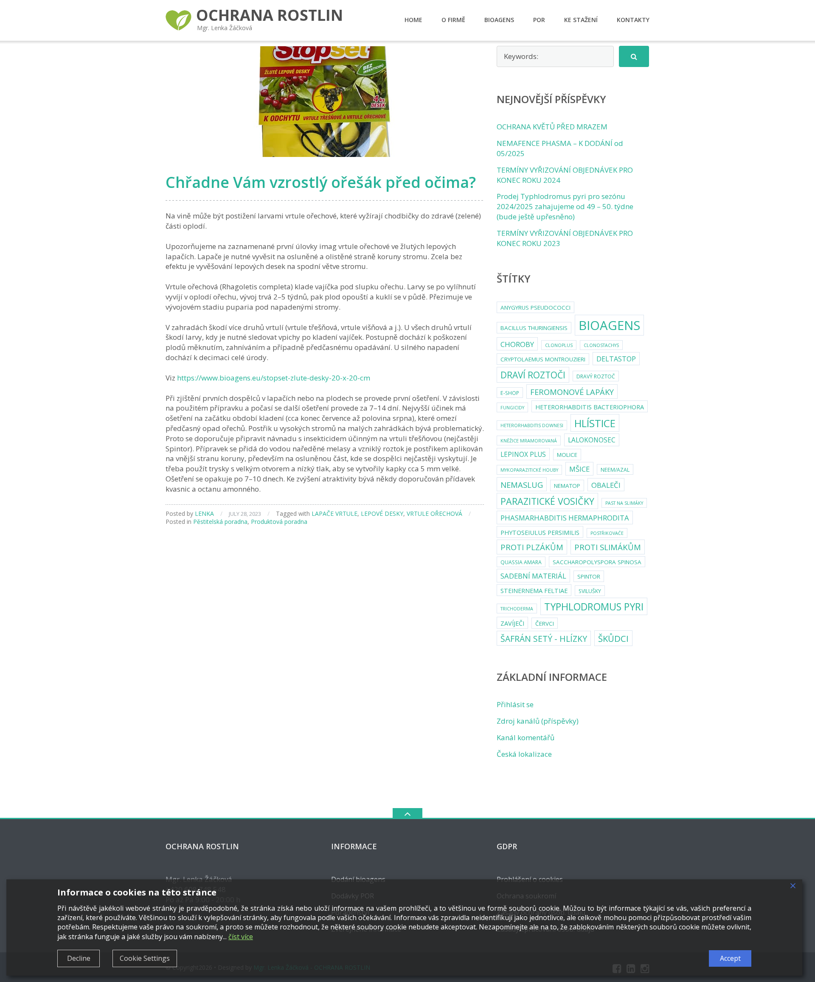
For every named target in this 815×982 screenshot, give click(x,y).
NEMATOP (567, 486)
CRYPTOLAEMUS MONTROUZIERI (542, 359)
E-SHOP (509, 393)
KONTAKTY (633, 20)
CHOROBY (517, 344)
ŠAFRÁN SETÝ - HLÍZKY (543, 638)
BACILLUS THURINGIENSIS (534, 328)
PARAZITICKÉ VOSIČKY (547, 501)
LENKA (204, 513)
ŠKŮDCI (613, 638)
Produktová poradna (279, 522)
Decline (78, 958)
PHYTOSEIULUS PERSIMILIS (539, 532)
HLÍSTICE (594, 423)
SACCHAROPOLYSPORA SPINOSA (597, 562)
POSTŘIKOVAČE (607, 533)
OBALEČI (606, 485)
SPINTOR (588, 576)
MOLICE (567, 455)
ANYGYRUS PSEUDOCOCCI (535, 307)
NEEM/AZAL (615, 469)
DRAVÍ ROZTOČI (532, 375)
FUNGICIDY (512, 408)
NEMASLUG (521, 484)
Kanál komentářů (525, 737)
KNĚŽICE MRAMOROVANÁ (528, 441)
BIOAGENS (499, 20)
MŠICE (579, 469)
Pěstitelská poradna (220, 522)
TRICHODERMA (516, 609)
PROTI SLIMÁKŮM (607, 547)
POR (539, 20)
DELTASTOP (616, 359)
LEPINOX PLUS (523, 454)
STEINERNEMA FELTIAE (534, 590)
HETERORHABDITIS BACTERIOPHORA (589, 407)
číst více (240, 936)
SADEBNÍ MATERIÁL (533, 576)
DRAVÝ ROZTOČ (595, 376)
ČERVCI (544, 623)
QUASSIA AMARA (521, 562)
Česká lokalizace (524, 754)
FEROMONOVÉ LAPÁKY (572, 391)
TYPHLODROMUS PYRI (594, 606)
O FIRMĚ (453, 20)
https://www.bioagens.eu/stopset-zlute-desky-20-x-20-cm (273, 378)
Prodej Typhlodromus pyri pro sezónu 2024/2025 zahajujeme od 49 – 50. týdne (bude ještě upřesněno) (565, 206)
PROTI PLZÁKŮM (531, 547)
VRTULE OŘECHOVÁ (434, 513)
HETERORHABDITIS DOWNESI (531, 425)
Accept (730, 958)
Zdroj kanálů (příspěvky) (538, 721)
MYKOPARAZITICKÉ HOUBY (529, 470)
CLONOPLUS (559, 345)
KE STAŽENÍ (581, 20)
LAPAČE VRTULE (334, 513)
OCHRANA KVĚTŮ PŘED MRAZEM (552, 126)
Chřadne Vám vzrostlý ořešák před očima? (321, 182)
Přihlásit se (515, 704)
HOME (413, 20)
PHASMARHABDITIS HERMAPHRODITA (564, 518)
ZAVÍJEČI (512, 623)
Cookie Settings (145, 958)
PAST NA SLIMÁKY (624, 503)
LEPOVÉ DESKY (382, 513)
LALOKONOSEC (591, 440)
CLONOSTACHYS (601, 345)
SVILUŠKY (590, 591)
